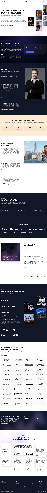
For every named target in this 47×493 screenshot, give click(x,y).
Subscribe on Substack (4, 423)
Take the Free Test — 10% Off (30, 52)
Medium (44, 1)
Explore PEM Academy (38, 52)
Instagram (40, 483)
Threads (40, 486)
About (18, 1)
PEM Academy (18, 483)
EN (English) (27, 1)
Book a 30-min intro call (5, 25)
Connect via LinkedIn (12, 25)
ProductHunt (25, 486)
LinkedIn (25, 483)
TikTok (32, 486)
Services (22, 1)
